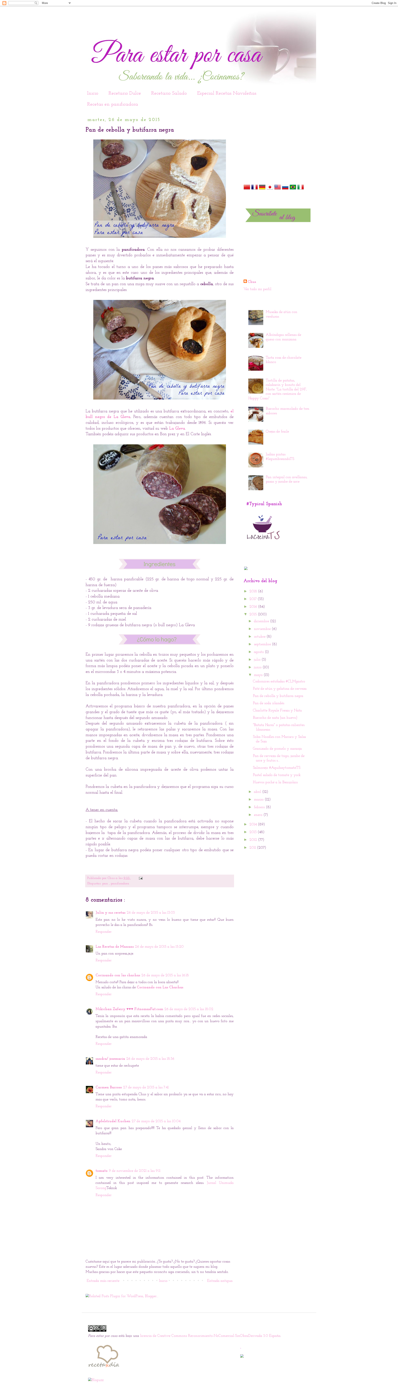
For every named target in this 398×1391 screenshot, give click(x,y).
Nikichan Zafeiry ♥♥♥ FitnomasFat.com (129, 1009)
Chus (112, 878)
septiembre (263, 644)
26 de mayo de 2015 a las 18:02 (188, 1009)
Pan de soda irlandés (268, 703)
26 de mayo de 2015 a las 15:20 (159, 947)
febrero (260, 807)
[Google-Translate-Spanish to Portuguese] (293, 189)
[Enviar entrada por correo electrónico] (140, 878)
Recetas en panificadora (112, 104)
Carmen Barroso (109, 1087)
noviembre (263, 629)
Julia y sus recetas (110, 913)
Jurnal (213, 1183)
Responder (104, 932)
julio (258, 660)
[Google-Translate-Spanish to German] (262, 189)
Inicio (92, 93)
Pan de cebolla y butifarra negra (278, 696)
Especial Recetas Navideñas (226, 93)
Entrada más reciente (103, 1281)
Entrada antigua (220, 1281)
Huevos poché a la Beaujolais (275, 782)
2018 (253, 591)
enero (258, 815)
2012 (253, 840)
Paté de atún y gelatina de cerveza (280, 689)
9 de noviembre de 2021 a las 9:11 (134, 1171)
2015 (253, 614)
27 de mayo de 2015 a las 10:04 (156, 1121)
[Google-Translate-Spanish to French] (254, 189)
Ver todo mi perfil (257, 289)
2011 (253, 848)
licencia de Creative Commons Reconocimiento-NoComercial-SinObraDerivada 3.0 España (210, 1336)
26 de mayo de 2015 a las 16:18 (165, 975)
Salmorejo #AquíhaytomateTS (276, 768)
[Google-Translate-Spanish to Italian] (300, 189)
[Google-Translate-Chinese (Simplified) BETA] (247, 189)
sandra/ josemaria (110, 1059)
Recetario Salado (169, 93)
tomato (102, 1171)
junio (258, 667)
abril (258, 792)
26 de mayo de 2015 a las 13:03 (151, 913)
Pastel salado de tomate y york (277, 775)
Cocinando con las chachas (118, 975)
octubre (260, 637)
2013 (253, 832)
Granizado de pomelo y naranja (277, 749)
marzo (259, 800)
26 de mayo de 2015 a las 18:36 (150, 1059)
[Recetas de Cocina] (103, 1368)
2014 (253, 824)
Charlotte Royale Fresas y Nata (277, 711)
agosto (259, 652)
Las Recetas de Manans (115, 947)
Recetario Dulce (125, 93)
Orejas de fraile (277, 432)
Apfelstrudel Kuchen (113, 1121)
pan (105, 883)
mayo (259, 675)
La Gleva (177, 429)
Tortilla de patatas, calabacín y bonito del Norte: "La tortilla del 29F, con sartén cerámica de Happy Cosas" (277, 389)
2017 (253, 599)
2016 (253, 607)
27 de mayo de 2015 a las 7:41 (146, 1087)
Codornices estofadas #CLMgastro (279, 681)
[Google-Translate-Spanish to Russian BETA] (285, 189)
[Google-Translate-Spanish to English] (277, 189)
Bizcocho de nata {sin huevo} (275, 718)
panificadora (120, 883)
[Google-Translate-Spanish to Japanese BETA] (270, 189)
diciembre (262, 621)
